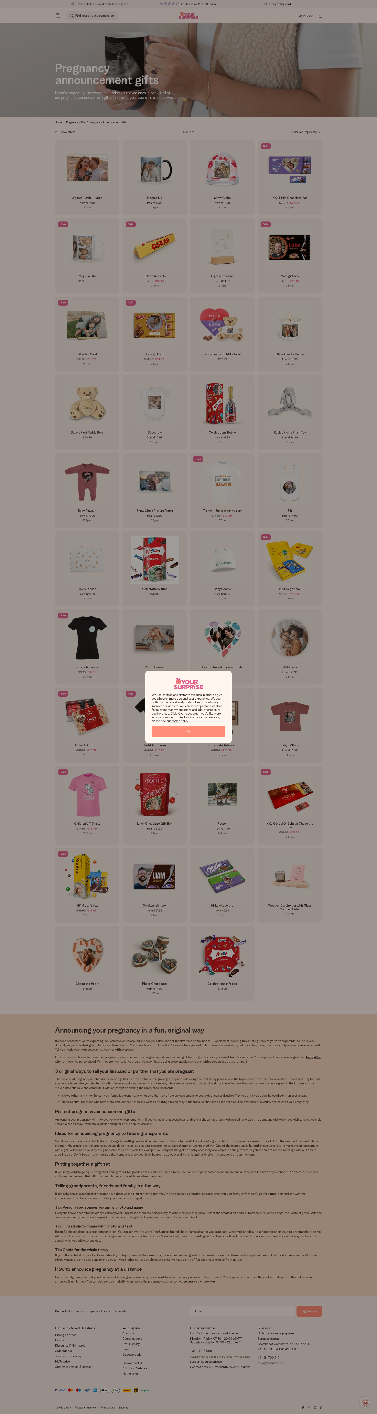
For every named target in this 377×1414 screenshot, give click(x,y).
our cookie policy (177, 721)
